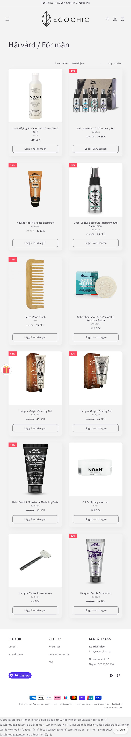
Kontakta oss (16, 654)
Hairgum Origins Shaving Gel (35, 411)
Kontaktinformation (113, 707)
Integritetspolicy (83, 704)
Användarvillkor (101, 704)
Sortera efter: (62, 63)
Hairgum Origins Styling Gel (96, 411)
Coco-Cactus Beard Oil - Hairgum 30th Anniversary (96, 224)
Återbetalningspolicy (63, 704)
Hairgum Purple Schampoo (95, 593)
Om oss (13, 646)
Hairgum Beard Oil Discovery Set (95, 128)
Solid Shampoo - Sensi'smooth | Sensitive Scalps (95, 318)
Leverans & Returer (59, 654)
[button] (7, 19)
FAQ (51, 662)
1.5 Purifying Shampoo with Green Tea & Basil (35, 130)
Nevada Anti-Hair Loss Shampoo (35, 222)
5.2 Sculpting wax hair (95, 502)
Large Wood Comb (35, 317)
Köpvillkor (54, 646)
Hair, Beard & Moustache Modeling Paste (35, 502)
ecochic (29, 704)
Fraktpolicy (117, 704)
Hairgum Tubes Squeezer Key (35, 593)
